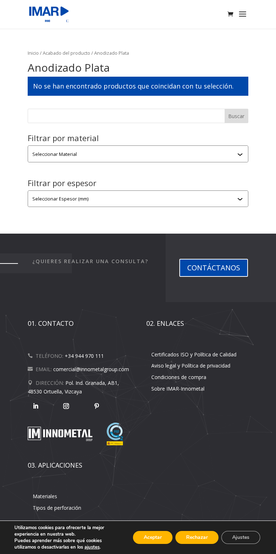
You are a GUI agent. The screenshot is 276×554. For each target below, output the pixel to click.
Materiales (45, 496)
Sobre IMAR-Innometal (177, 388)
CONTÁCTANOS (213, 268)
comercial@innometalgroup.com (91, 369)
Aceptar (153, 537)
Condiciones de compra (178, 377)
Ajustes (240, 537)
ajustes (92, 547)
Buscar (236, 116)
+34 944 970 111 (84, 355)
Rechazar (197, 537)
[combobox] (134, 154)
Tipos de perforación (57, 507)
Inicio (33, 53)
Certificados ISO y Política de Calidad (193, 354)
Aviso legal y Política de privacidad (190, 365)
